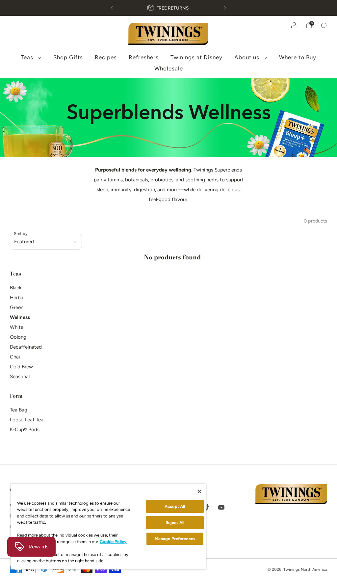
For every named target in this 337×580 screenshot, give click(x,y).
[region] (108, 526)
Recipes (106, 57)
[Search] (324, 25)
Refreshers (144, 57)
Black (15, 288)
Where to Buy (297, 57)
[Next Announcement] (224, 8)
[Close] (199, 491)
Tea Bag (18, 410)
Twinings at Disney (196, 57)
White (16, 327)
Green (16, 307)
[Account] (294, 25)
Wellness (20, 317)
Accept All (175, 506)
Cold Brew (21, 367)
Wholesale (168, 68)
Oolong (18, 337)
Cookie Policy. (113, 541)
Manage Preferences (175, 538)
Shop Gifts (68, 57)
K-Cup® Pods (24, 430)
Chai (15, 357)
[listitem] (168, 8)
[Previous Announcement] (112, 8)
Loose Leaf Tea (26, 420)
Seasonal (20, 377)
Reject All (175, 522)
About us (246, 57)
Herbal (17, 298)
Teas (27, 57)
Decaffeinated (26, 347)
